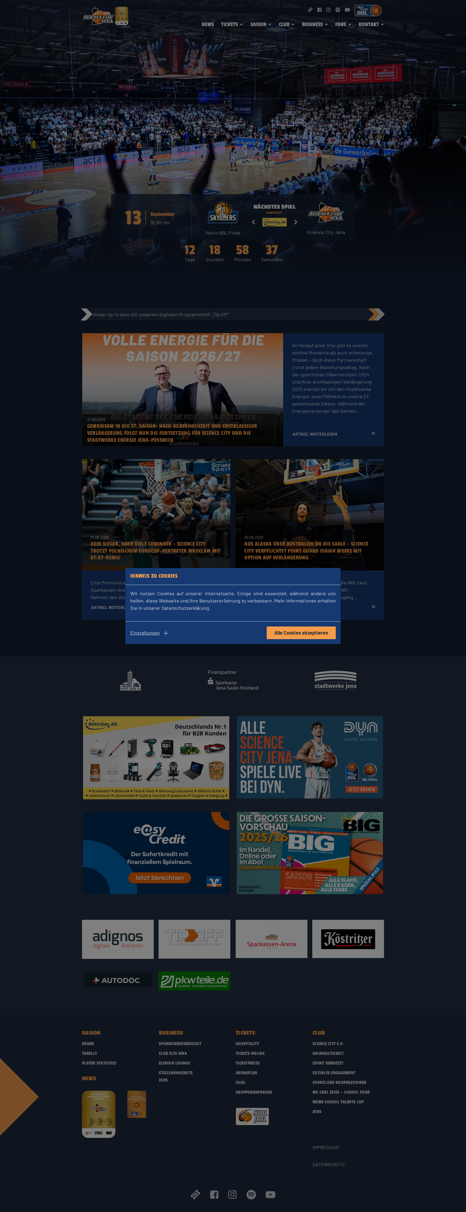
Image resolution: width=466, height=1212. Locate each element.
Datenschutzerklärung (185, 608)
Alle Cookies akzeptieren (301, 633)
